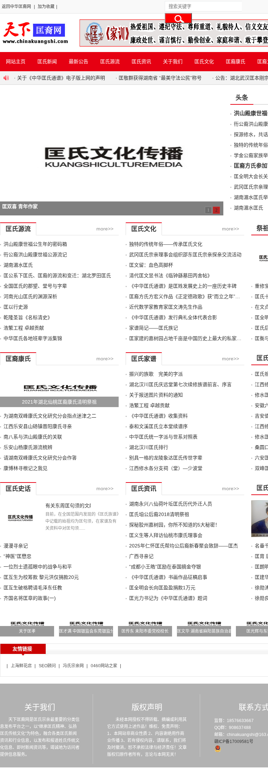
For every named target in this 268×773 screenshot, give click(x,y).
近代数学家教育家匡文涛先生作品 (165, 307)
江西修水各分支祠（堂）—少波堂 (165, 468)
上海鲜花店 (21, 665)
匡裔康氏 (235, 61)
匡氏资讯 (141, 61)
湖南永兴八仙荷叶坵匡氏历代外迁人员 (173, 504)
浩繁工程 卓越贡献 (23, 328)
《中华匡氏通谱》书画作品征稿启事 (168, 577)
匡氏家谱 (143, 358)
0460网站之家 (104, 665)
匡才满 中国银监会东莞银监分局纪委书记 (97, 631)
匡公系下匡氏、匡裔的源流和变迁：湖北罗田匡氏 (57, 275)
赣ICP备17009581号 (233, 741)
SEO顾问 (47, 665)
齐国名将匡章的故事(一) (29, 598)
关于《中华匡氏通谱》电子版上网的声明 (61, 78)
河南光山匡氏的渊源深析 (30, 296)
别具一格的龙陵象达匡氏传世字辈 (165, 458)
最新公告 (78, 61)
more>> (104, 228)
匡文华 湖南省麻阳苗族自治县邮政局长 (213, 631)
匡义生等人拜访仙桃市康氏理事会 (165, 535)
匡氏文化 (204, 61)
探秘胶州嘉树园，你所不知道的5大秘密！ (174, 525)
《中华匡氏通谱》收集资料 (158, 416)
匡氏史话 (18, 488)
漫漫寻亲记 (15, 546)
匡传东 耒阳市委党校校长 (145, 631)
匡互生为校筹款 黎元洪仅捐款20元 (41, 577)
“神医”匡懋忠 (17, 556)
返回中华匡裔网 (16, 6)
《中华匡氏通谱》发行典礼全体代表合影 (173, 317)
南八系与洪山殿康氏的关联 (32, 437)
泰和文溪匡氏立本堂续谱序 (158, 426)
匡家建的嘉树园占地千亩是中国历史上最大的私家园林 (187, 338)
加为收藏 (46, 6)
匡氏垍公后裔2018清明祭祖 (159, 514)
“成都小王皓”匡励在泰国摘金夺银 (165, 566)
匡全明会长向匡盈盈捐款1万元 (162, 587)
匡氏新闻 (47, 61)
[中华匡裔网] (34, 44)
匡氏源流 (110, 61)
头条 (242, 97)
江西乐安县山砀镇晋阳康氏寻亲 (37, 426)
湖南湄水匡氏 (248, 208)
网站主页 (15, 61)
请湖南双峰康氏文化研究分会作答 (40, 458)
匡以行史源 (15, 307)
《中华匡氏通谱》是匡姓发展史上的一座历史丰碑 (183, 286)
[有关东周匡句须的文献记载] (20, 535)
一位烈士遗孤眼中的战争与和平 (37, 566)
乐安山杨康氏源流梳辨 (27, 447)
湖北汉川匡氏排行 (148, 447)
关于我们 (173, 61)
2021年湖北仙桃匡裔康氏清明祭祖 (59, 402)
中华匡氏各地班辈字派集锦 (32, 338)
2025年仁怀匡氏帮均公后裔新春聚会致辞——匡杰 (183, 546)
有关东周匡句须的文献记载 (68, 505)
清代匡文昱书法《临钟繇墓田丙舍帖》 (170, 275)
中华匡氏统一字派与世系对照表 (163, 437)
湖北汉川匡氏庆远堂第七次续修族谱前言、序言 (180, 384)
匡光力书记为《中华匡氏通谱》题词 (168, 598)
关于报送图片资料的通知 (156, 395)
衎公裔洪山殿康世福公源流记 (35, 254)
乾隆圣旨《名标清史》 (27, 317)
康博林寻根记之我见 (25, 468)
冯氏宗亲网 (73, 665)
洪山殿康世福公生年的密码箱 (35, 244)
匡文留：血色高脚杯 (151, 265)
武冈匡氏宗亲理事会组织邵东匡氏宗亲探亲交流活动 (185, 254)
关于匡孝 (27, 631)
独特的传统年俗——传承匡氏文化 (165, 244)
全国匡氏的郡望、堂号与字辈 (35, 286)
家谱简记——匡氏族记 (153, 328)
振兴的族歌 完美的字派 (156, 374)
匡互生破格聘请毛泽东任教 (32, 587)
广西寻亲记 (141, 556)
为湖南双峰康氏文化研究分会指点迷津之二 (49, 416)
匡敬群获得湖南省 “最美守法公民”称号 (160, 78)
